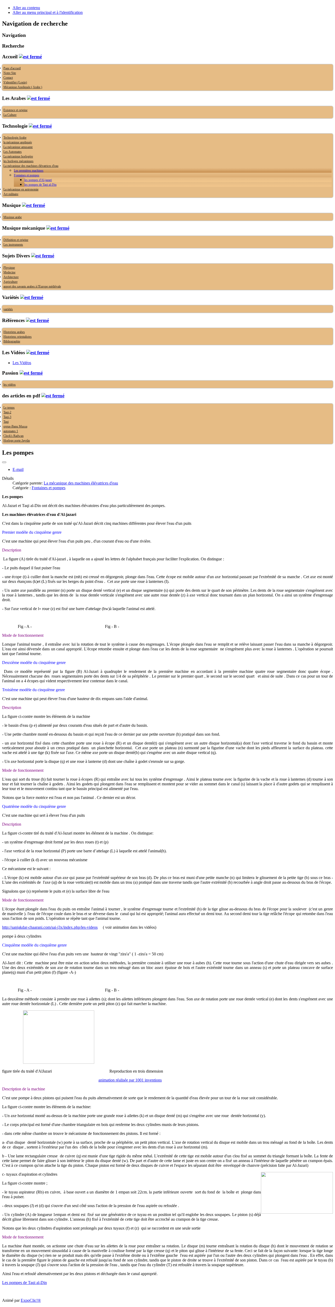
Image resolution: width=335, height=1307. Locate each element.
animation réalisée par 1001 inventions (130, 1080)
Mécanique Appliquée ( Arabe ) (22, 87)
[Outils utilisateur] (4, 462)
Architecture (11, 277)
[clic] (30, 56)
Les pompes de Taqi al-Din (24, 1282)
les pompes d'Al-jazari (38, 180)
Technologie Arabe (14, 137)
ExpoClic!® (31, 1300)
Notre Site (9, 73)
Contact (8, 78)
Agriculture (10, 282)
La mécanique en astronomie (20, 189)
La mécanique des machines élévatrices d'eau (30, 166)
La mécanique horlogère (18, 156)
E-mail (18, 469)
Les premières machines (28, 170)
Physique (9, 267)
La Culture (9, 115)
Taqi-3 (7, 417)
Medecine (9, 272)
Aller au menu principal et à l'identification (48, 12)
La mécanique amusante (18, 147)
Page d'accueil (12, 68)
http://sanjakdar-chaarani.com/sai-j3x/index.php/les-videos (50, 927)
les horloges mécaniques (18, 161)
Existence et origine (15, 110)
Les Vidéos (22, 362)
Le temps (9, 407)
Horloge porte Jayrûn (16, 440)
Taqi (6, 422)
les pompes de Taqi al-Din (40, 185)
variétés (8, 309)
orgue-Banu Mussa (15, 426)
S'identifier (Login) (15, 82)
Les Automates (12, 152)
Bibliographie (11, 341)
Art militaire (10, 194)
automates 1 (10, 431)
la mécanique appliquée (17, 142)
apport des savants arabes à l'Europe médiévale (32, 286)
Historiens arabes (14, 332)
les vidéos (9, 384)
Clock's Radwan (13, 436)
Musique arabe (12, 217)
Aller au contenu (26, 7)
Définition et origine (15, 240)
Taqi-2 (7, 412)
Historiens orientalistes (17, 337)
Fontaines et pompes (26, 175)
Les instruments (13, 244)
